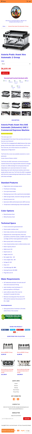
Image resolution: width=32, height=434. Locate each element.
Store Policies (16, 389)
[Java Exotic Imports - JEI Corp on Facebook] (14, 399)
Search (16, 383)
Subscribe (27, 418)
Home (4, 26)
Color (2, 61)
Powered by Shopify (26, 425)
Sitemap (16, 387)
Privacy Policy (16, 391)
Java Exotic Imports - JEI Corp (15, 425)
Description (15, 120)
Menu (4, 1)
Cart (30, 1)
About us (16, 385)
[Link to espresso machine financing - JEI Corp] (12, 319)
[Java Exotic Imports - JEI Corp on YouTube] (18, 399)
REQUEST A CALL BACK (8, 430)
